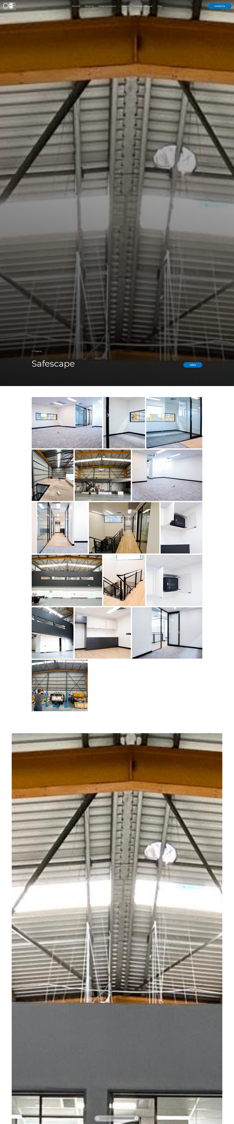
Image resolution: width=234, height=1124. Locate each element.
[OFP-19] (60, 528)
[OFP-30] (103, 633)
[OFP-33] (52, 633)
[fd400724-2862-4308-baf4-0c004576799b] (52, 475)
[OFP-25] (167, 633)
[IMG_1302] (60, 685)
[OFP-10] (67, 422)
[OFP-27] (174, 580)
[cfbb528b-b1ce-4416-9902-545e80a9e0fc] (67, 580)
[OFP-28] (181, 528)
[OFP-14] (167, 475)
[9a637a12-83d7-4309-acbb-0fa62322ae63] (103, 475)
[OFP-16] (174, 422)
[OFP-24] (124, 580)
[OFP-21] (124, 422)
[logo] (9, 6)
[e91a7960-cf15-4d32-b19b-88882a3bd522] (124, 528)
